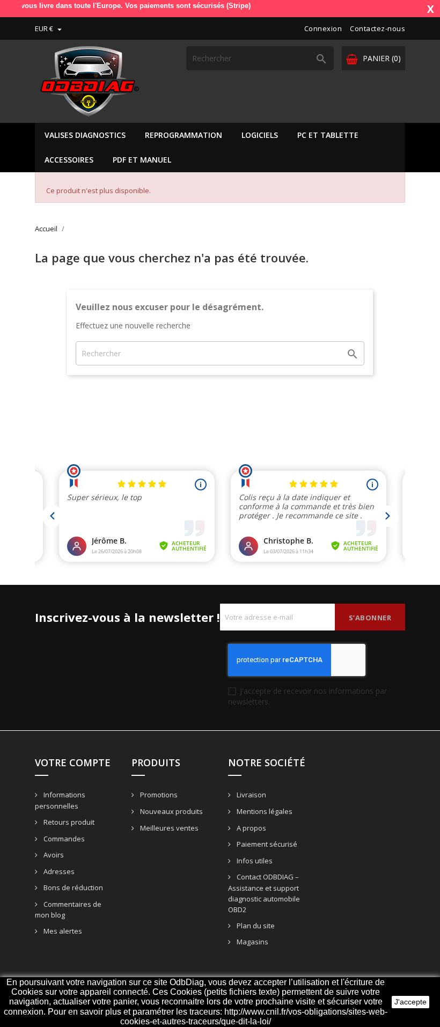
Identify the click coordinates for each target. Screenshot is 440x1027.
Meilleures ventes (168, 828)
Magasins (251, 942)
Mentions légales (263, 811)
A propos (250, 828)
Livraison (250, 794)
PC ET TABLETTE (327, 135)
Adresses (58, 871)
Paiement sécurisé (266, 844)
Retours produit (68, 822)
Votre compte (73, 762)
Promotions (158, 794)
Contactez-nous (377, 28)
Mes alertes (62, 931)
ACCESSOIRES (69, 160)
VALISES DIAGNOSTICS (85, 135)
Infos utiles (254, 860)
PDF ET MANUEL (142, 160)
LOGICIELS (259, 135)
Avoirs (53, 855)
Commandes (63, 838)
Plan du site (255, 925)
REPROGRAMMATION (183, 135)
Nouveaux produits (170, 811)
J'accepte (410, 1001)
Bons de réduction (72, 887)
